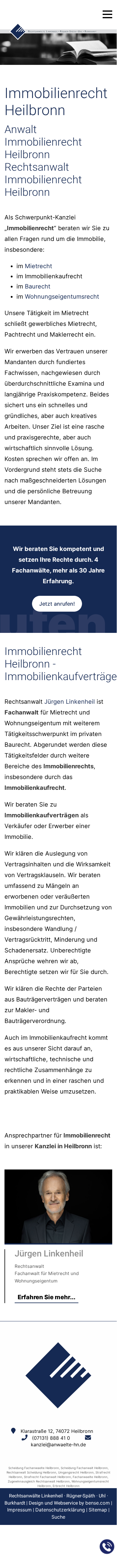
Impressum (19, 1510)
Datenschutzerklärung (60, 1510)
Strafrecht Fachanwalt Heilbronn (47, 1477)
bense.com (97, 1503)
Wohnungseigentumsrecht (62, 296)
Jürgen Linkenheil (69, 701)
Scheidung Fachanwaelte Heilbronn (33, 1468)
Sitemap (98, 1510)
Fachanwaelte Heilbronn (90, 1477)
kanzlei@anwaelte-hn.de (58, 1445)
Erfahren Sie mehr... (46, 1297)
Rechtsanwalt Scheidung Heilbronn (31, 1472)
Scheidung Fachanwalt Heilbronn (84, 1468)
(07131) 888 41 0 (51, 1438)
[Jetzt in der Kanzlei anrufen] (107, 1547)
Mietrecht (38, 266)
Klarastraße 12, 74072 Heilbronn (57, 1431)
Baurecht (37, 286)
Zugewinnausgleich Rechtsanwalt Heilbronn (39, 1481)
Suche (58, 1517)
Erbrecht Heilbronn (66, 1486)
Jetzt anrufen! (57, 604)
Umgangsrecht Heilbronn (76, 1472)
